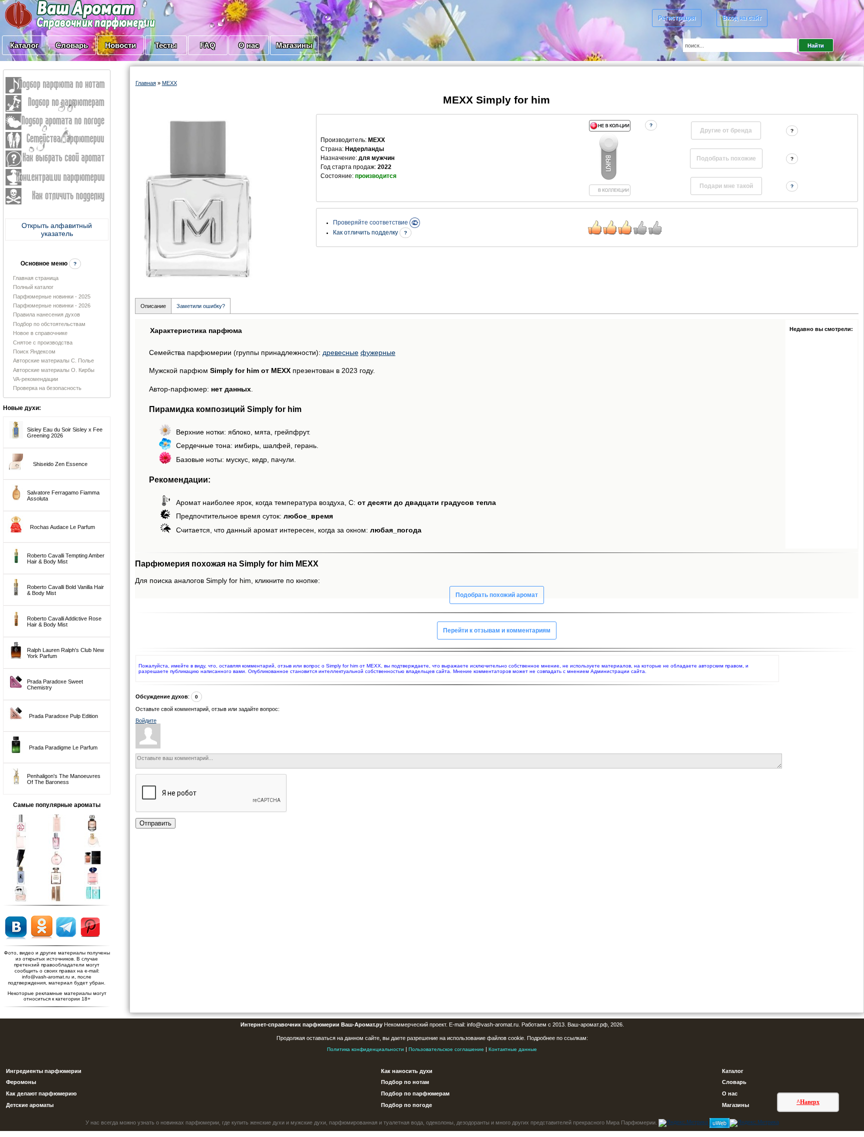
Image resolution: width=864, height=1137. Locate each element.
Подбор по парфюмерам (415, 1093)
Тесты (166, 45)
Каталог (24, 45)
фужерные (378, 352)
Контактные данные (512, 1049)
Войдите (146, 721)
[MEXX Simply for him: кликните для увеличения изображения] (198, 197)
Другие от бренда (726, 130)
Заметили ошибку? (200, 306)
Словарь (72, 45)
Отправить (156, 823)
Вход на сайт (742, 18)
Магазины (294, 45)
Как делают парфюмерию (41, 1093)
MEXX (169, 83)
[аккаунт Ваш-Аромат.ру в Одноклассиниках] (41, 927)
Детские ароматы (30, 1105)
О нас (248, 45)
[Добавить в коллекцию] (609, 158)
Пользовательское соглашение (446, 1049)
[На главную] (55, 15)
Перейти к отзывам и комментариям (496, 630)
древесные (340, 352)
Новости (120, 45)
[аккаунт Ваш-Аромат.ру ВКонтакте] (15, 927)
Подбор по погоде (406, 1105)
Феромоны (21, 1082)
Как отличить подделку (366, 232)
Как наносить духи (406, 1071)
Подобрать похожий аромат (497, 595)
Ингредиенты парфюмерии (44, 1071)
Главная (146, 83)
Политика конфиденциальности (365, 1049)
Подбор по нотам (405, 1082)
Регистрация (677, 18)
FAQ (208, 45)
